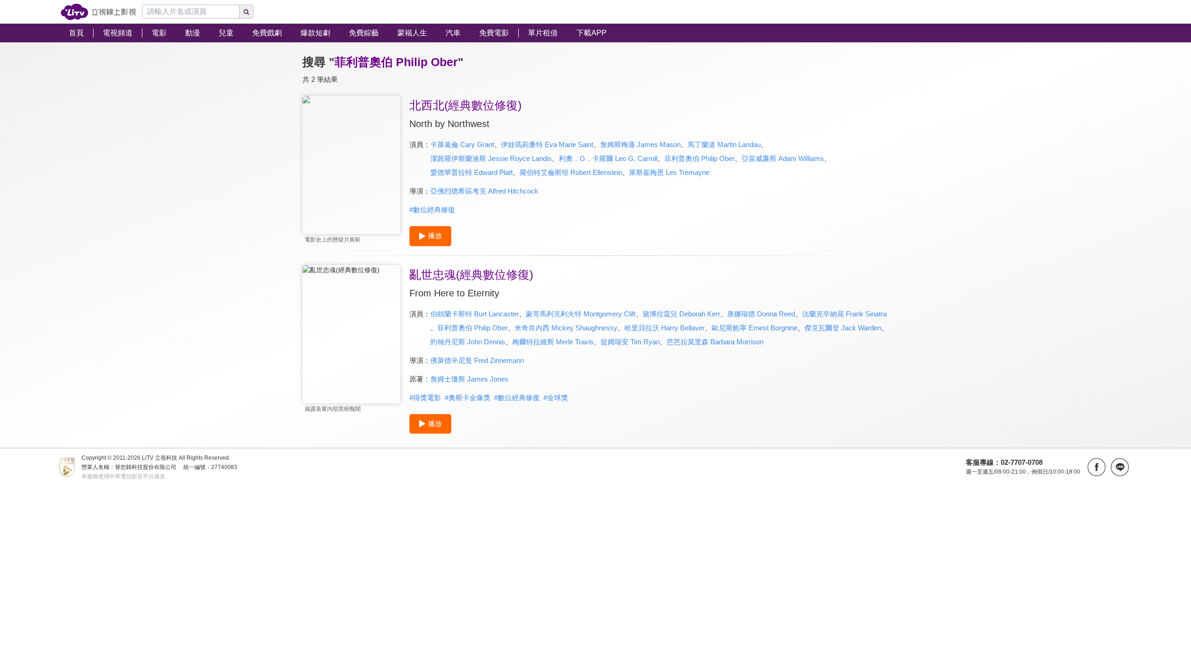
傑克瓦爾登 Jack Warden (842, 328)
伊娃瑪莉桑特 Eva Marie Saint (547, 144)
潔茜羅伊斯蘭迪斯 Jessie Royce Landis (491, 158)
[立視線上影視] (98, 12)
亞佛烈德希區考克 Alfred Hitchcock (484, 191)
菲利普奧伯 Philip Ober (699, 158)
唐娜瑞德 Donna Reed (761, 314)
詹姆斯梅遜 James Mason (640, 144)
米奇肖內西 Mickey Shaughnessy (566, 328)
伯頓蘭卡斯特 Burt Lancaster (474, 314)
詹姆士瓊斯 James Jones (469, 379)
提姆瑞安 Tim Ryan (630, 342)
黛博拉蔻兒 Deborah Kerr (681, 314)
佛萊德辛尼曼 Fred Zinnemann (477, 360)
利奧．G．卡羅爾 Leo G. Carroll (608, 158)
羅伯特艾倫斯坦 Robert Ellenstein (571, 172)
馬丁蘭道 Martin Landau (724, 144)
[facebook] (1096, 467)
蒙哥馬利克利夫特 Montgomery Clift (581, 314)
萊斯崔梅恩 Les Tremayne (669, 172)
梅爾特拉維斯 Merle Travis (553, 342)
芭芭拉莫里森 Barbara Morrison (715, 342)
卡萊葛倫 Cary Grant (462, 144)
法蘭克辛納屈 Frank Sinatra (844, 314)
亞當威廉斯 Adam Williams (783, 158)
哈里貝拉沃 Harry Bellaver (664, 328)
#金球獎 (555, 398)
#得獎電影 (425, 398)
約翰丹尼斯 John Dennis (467, 342)
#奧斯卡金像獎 (467, 398)
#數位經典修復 (432, 210)
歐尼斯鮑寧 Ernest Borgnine (754, 328)
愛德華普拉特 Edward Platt (471, 172)
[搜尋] (247, 12)
